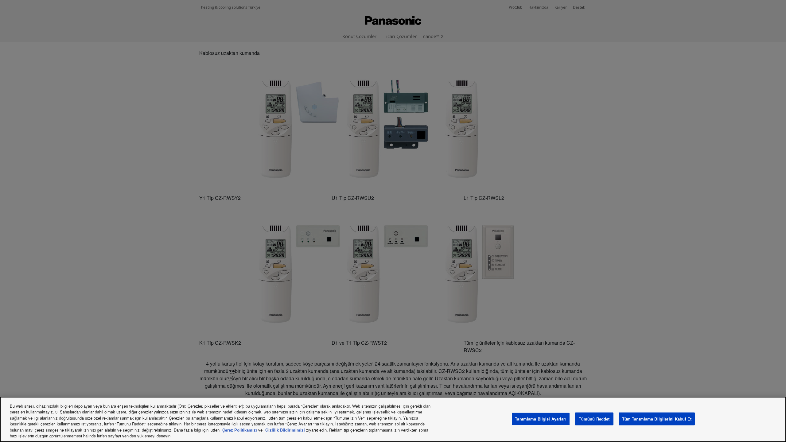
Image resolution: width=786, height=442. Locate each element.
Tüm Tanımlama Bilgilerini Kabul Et (656, 419)
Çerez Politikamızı (239, 430)
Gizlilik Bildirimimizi (285, 430)
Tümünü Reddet (594, 419)
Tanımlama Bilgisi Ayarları (540, 419)
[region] (393, 419)
